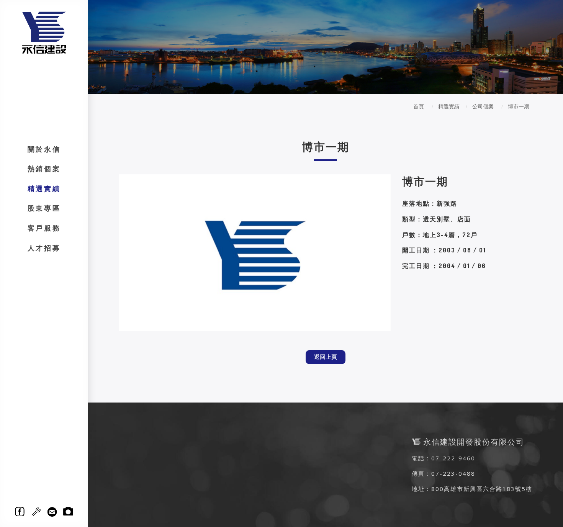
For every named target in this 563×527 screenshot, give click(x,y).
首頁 (418, 106)
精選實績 (44, 188)
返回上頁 (325, 357)
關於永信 (44, 149)
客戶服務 (44, 228)
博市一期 (518, 106)
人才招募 (44, 248)
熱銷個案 (44, 168)
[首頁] (44, 32)
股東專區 (44, 208)
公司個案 (483, 106)
